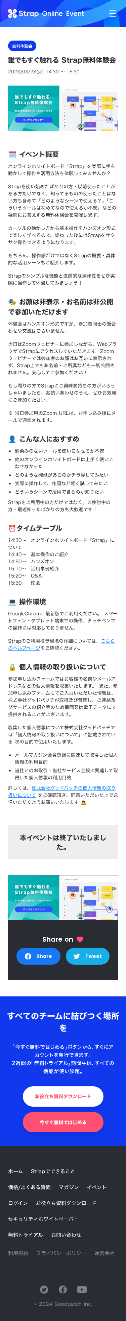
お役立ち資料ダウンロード (66, 1203)
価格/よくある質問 (29, 1187)
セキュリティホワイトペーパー (43, 1219)
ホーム (15, 1171)
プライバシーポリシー (61, 1253)
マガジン (69, 1187)
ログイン (18, 1203)
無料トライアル (25, 1235)
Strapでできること (53, 1171)
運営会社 (104, 1253)
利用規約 (18, 1253)
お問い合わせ (66, 1235)
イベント (97, 1187)
